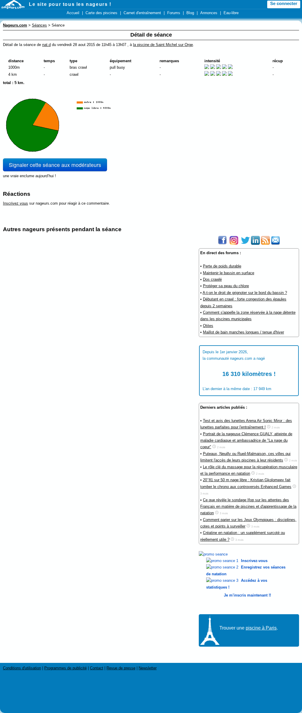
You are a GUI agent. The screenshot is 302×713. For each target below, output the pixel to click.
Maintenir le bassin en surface (228, 273)
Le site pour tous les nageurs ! (70, 4)
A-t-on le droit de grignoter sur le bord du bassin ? (245, 292)
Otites (208, 325)
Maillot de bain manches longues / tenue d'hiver (243, 332)
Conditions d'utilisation (22, 668)
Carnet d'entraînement (142, 13)
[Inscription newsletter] (275, 243)
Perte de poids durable (222, 266)
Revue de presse (120, 668)
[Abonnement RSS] (265, 243)
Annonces (208, 13)
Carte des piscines (101, 13)
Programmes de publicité (65, 668)
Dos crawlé (212, 279)
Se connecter (283, 3)
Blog (190, 13)
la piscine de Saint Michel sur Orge (163, 44)
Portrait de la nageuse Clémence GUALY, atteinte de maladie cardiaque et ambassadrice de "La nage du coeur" (246, 440)
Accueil (73, 13)
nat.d (46, 44)
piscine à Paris (261, 627)
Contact (96, 668)
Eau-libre (231, 13)
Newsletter (148, 668)
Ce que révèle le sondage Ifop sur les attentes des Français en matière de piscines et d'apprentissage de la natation (248, 506)
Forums (173, 13)
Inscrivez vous (15, 203)
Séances (39, 25)
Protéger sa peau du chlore (226, 286)
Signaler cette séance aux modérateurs (55, 164)
